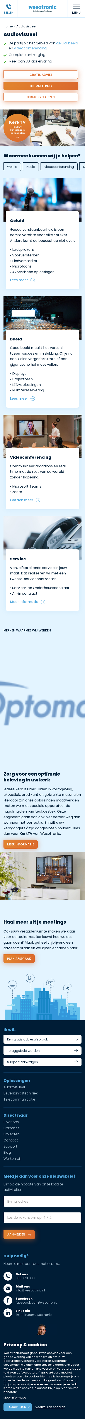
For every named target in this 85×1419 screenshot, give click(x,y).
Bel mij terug (41, 86)
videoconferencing (30, 48)
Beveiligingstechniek (20, 1093)
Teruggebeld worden (23, 1051)
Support (10, 1146)
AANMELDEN (16, 1234)
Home (8, 26)
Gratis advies (40, 74)
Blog (7, 1152)
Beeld (30, 167)
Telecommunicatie (19, 1099)
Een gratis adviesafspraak (27, 1039)
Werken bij (11, 1158)
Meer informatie (20, 844)
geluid (61, 43)
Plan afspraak (19, 958)
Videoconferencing (59, 167)
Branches (11, 1128)
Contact (10, 1140)
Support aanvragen (22, 1062)
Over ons (11, 1121)
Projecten (11, 1134)
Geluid (12, 167)
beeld (73, 43)
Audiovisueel (14, 1087)
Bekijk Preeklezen (41, 97)
